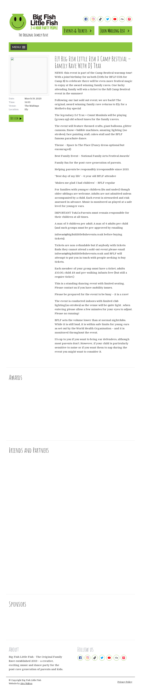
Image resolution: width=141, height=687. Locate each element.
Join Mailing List (112, 31)
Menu (16, 47)
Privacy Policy (124, 682)
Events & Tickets (75, 31)
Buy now (14, 118)
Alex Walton (26, 683)
